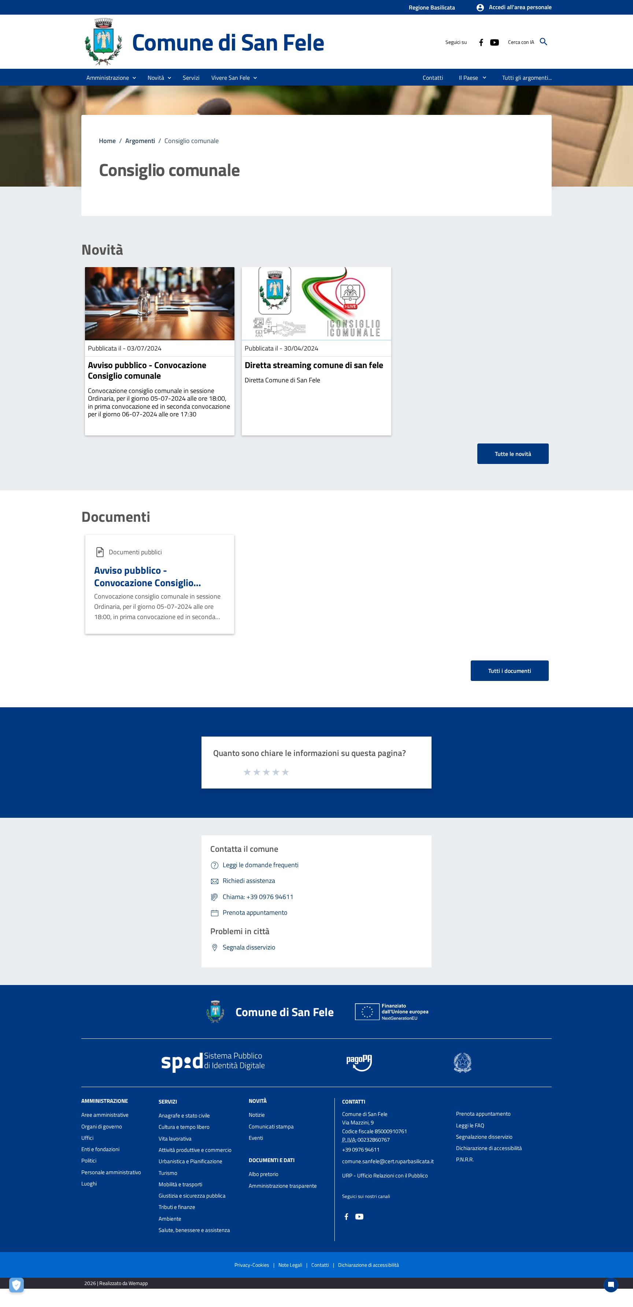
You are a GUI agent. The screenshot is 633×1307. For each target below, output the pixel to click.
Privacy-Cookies (251, 1265)
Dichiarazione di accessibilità (489, 1148)
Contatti (353, 1101)
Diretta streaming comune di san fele (314, 364)
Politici (88, 1160)
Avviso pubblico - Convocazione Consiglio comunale (147, 370)
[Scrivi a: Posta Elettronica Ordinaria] (395, 1168)
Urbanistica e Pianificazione (190, 1161)
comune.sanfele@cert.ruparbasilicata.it (388, 1161)
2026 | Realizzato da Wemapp (116, 1283)
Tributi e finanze (177, 1207)
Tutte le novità (513, 453)
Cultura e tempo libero (184, 1127)
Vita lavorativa (175, 1138)
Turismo (168, 1173)
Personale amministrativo (111, 1172)
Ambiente (170, 1218)
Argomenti (140, 141)
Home (107, 141)
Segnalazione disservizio (484, 1136)
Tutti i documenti (509, 670)
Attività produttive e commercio (195, 1150)
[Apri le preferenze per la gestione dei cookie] (18, 1287)
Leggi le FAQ (470, 1125)
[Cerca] (544, 42)
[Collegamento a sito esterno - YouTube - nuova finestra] (494, 41)
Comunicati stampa (271, 1126)
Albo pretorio (263, 1174)
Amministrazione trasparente (283, 1185)
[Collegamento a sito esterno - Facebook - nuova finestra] (481, 41)
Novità (102, 249)
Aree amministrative (105, 1115)
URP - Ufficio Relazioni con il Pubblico (385, 1175)
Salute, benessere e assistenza (194, 1230)
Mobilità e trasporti (180, 1184)
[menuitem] (433, 77)
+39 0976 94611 (361, 1149)
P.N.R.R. (465, 1159)
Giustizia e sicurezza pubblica (192, 1195)
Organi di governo (101, 1126)
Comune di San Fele (228, 41)
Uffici (87, 1138)
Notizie (257, 1115)
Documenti (115, 516)
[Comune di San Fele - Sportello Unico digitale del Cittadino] (103, 41)
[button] (514, 7)
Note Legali (290, 1265)
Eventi (256, 1138)
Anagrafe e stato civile (184, 1115)
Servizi (168, 1101)
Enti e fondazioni (100, 1149)
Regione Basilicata (432, 7)
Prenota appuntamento (483, 1113)
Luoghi (89, 1183)
